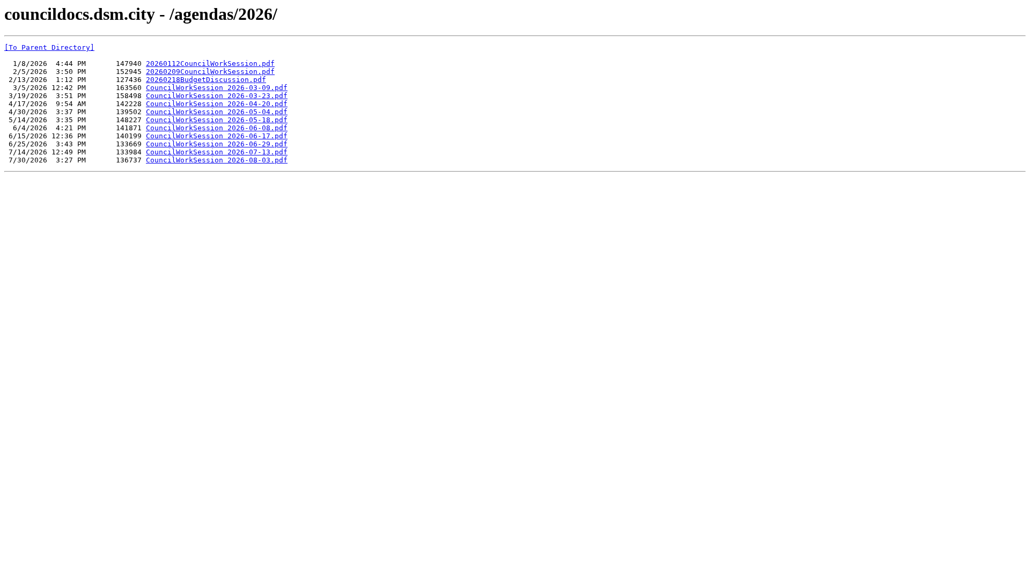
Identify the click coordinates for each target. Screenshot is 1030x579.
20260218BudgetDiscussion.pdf (206, 80)
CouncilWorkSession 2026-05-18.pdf (217, 120)
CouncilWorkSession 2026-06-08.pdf (217, 128)
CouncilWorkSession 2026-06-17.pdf (217, 136)
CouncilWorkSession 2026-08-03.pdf (217, 160)
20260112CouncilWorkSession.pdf (210, 64)
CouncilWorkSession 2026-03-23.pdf (217, 96)
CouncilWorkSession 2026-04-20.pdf (217, 104)
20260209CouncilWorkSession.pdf (210, 72)
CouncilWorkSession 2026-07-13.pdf (217, 152)
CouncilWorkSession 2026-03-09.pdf (217, 88)
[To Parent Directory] (49, 47)
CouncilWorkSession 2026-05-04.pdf (217, 112)
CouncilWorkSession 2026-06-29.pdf (217, 144)
